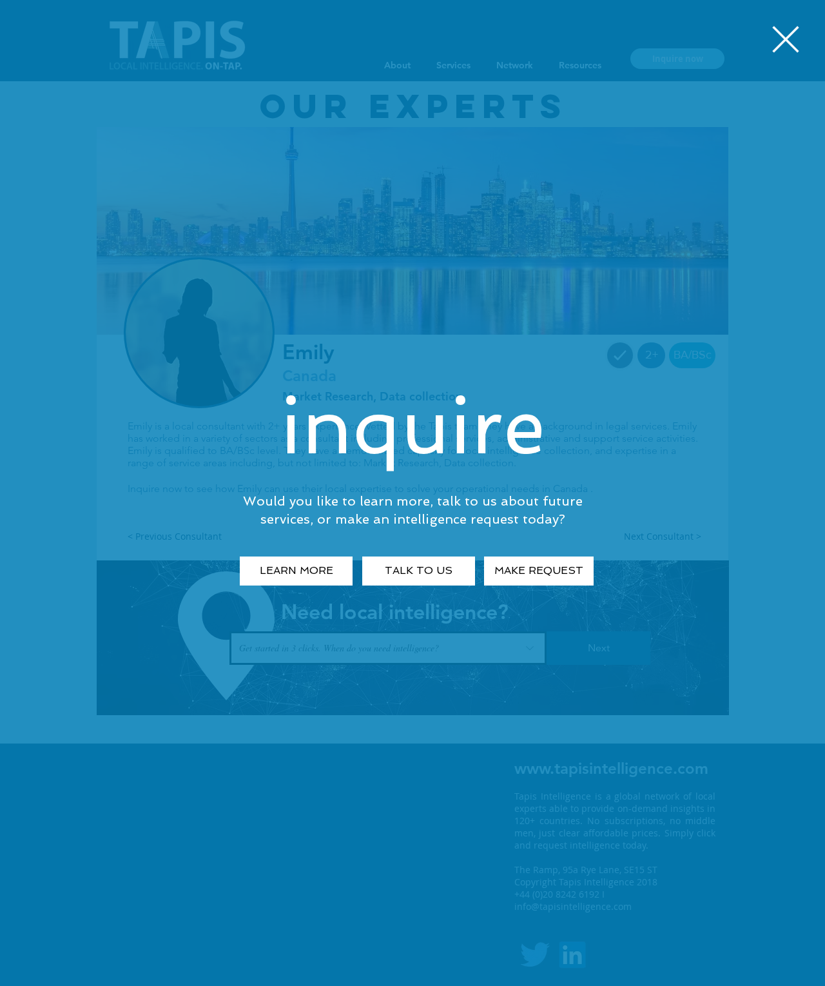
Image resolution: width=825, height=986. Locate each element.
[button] (785, 39)
